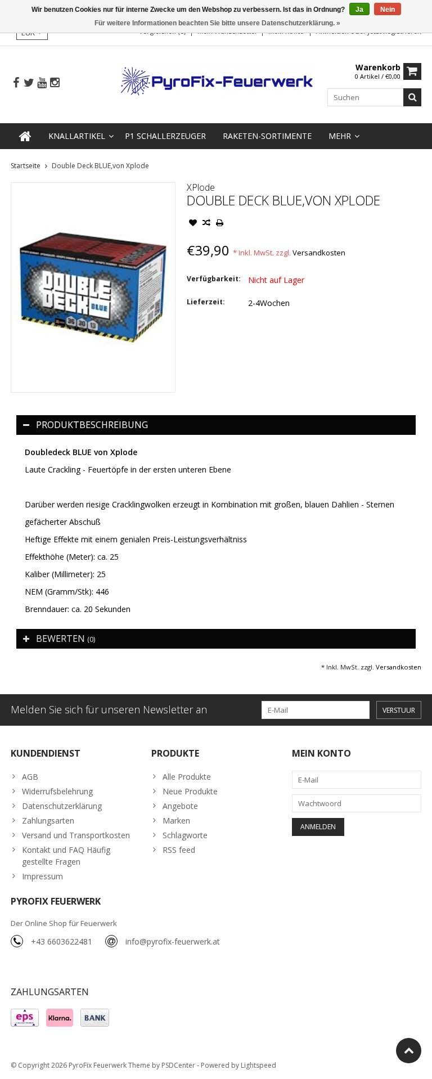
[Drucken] (220, 224)
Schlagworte (185, 835)
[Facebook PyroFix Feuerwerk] (16, 83)
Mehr (339, 136)
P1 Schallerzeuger (165, 136)
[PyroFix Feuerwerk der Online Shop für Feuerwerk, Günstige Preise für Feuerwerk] (216, 80)
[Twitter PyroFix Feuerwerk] (29, 83)
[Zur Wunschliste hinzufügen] (193, 224)
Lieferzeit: (206, 302)
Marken (176, 820)
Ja (359, 10)
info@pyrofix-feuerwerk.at (172, 941)
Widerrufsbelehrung (57, 791)
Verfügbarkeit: (214, 279)
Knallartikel (76, 136)
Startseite (25, 165)
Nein (387, 10)
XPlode (201, 187)
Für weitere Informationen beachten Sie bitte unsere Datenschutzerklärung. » (217, 23)
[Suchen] (412, 97)
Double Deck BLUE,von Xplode (100, 165)
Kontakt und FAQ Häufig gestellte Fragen (66, 855)
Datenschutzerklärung (62, 806)
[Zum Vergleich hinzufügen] (206, 224)
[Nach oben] (408, 1050)
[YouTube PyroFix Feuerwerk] (42, 83)
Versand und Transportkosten (76, 835)
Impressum (42, 876)
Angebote (180, 806)
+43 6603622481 (61, 941)
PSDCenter (178, 1065)
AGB (30, 776)
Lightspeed (258, 1065)
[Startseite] (25, 136)
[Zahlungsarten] (25, 1018)
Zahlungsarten (48, 820)
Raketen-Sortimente (267, 136)
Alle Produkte (187, 776)
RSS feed (179, 849)
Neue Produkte (190, 791)
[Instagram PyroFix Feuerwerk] (55, 83)
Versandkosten (318, 253)
